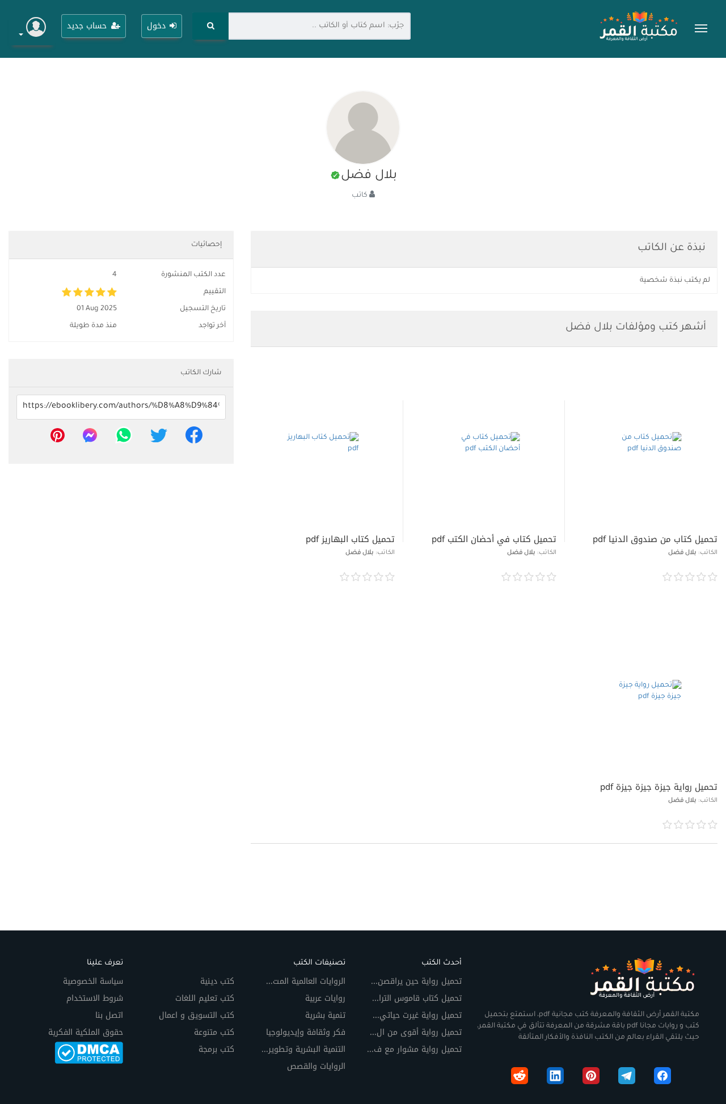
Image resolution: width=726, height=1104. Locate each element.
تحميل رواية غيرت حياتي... (417, 1015)
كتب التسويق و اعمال (196, 1015)
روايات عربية (325, 998)
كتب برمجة (216, 1049)
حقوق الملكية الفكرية (85, 1032)
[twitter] (158, 438)
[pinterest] (57, 438)
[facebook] (193, 438)
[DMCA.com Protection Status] (88, 1052)
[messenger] (90, 438)
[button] (32, 28)
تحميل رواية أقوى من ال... (416, 1032)
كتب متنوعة (214, 1032)
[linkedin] (555, 1078)
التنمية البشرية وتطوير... (303, 1049)
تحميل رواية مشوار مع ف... (414, 1049)
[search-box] (210, 26)
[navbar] (701, 28)
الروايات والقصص (316, 1066)
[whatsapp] (123, 438)
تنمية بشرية (325, 1015)
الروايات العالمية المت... (305, 981)
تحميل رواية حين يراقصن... (416, 981)
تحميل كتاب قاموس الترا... (417, 998)
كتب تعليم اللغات (204, 998)
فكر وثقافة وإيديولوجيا (305, 1032)
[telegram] (626, 1078)
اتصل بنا (109, 1015)
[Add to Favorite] (585, 577)
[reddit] (519, 1078)
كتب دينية (217, 981)
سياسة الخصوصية (93, 981)
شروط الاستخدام (94, 998)
